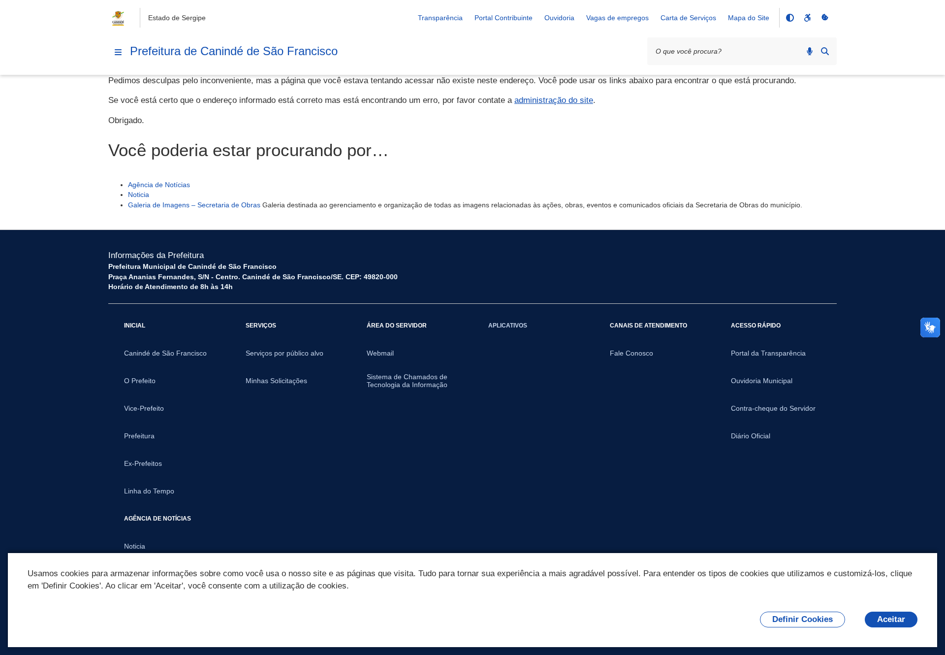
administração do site (553, 100)
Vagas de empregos (617, 18)
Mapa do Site (748, 18)
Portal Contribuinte (503, 18)
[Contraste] (789, 18)
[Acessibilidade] (807, 18)
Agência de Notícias (159, 185)
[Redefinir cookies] (825, 18)
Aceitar (891, 619)
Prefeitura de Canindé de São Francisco (234, 51)
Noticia (138, 194)
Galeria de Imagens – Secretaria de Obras (194, 205)
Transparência (440, 18)
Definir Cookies (802, 619)
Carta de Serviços (688, 18)
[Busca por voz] (810, 51)
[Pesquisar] (825, 51)
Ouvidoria (559, 18)
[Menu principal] (118, 52)
